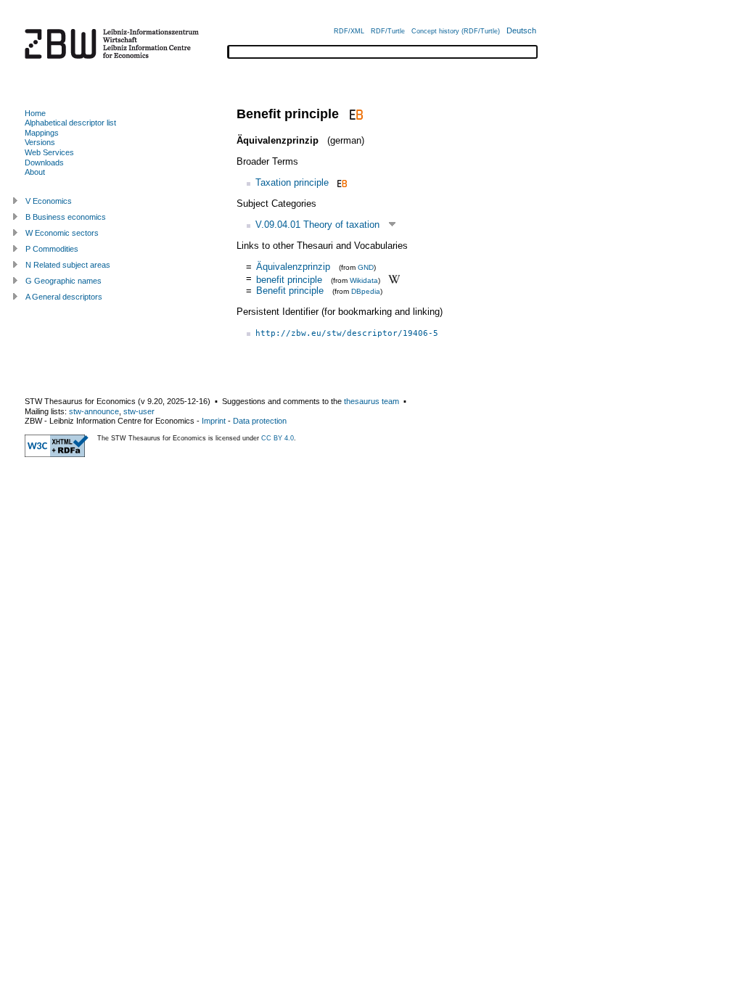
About (35, 172)
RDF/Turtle (388, 31)
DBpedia (365, 291)
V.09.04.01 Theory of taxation (317, 224)
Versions (40, 142)
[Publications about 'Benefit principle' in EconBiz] (354, 114)
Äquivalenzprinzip (293, 266)
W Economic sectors (62, 233)
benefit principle (289, 279)
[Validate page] (57, 454)
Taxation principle (292, 182)
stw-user (139, 411)
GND (366, 267)
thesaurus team (371, 401)
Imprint (214, 420)
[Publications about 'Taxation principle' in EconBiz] (340, 182)
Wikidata (364, 280)
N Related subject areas (67, 264)
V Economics (48, 201)
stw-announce (94, 411)
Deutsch (521, 30)
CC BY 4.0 (277, 438)
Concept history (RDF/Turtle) (455, 31)
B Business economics (65, 217)
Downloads (44, 162)
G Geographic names (63, 280)
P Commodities (51, 248)
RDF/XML (349, 31)
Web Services (49, 152)
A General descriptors (63, 296)
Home (35, 113)
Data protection (260, 420)
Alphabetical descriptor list (70, 122)
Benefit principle (290, 290)
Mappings (42, 132)
